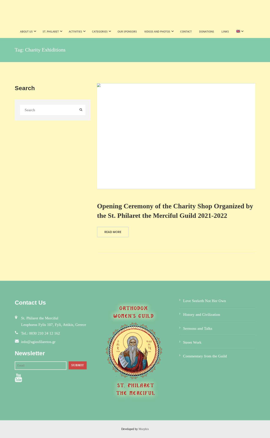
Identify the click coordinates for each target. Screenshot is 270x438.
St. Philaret (51, 31)
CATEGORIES (100, 31)
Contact (186, 31)
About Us (26, 31)
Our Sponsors (127, 31)
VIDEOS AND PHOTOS (157, 31)
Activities (75, 31)
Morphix (144, 429)
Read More (112, 232)
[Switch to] (238, 31)
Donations (206, 31)
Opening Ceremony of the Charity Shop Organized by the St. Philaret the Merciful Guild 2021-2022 (175, 210)
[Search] (81, 110)
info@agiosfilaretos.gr (38, 342)
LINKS (225, 31)
